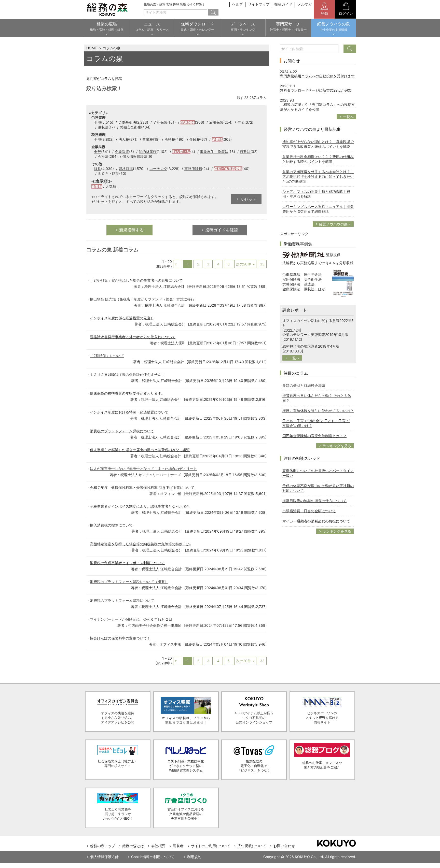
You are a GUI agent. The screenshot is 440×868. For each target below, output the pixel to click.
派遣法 (309, 284)
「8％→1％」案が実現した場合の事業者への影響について (136, 280)
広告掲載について (252, 846)
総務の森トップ (102, 846)
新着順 (96, 186)
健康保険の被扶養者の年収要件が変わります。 (127, 393)
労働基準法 (127, 122)
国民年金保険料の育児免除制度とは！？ (314, 436)
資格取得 (126, 168)
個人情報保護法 (134, 156)
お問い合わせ (284, 846)
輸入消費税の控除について (111, 525)
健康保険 (188, 122)
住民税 (194, 139)
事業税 (147, 139)
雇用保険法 (291, 279)
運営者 (178, 846)
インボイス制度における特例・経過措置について (129, 412)
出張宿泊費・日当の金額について (309, 511)
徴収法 (103, 127)
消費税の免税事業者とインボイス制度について (127, 563)
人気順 (110, 186)
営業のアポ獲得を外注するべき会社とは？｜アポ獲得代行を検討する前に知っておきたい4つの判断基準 (318, 176)
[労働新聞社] (303, 254)
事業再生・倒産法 (214, 151)
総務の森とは (133, 846)
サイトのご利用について (210, 846)
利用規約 (194, 857)
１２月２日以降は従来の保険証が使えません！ (127, 374)
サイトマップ (258, 4)
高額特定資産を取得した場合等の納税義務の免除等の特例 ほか (140, 544)
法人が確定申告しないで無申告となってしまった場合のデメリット (143, 468)
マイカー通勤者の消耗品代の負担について (316, 521)
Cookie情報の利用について (153, 857)
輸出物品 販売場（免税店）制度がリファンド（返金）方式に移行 (142, 299)
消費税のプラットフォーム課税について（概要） (129, 581)
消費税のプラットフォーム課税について (122, 431)
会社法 (103, 156)
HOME (91, 48)
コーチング (158, 168)
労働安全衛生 (130, 127)
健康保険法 (291, 289)
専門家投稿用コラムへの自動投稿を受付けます (317, 76)
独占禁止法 (181, 151)
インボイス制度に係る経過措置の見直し (122, 318)
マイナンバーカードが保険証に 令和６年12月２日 (131, 619)
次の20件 (243, 264)
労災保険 (160, 122)
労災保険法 (291, 284)
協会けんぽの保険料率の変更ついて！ (120, 638)
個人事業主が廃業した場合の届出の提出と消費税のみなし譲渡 (140, 450)
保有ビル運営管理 (228, 168)
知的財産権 (148, 151)
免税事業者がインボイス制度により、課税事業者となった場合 (140, 506)
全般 (97, 122)
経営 (97, 168)
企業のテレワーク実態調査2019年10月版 (315, 334)
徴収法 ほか (314, 289)
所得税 (169, 139)
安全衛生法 (313, 279)
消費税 (217, 139)
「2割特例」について (107, 355)
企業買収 (122, 151)
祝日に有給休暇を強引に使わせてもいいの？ (318, 410)
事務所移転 (193, 168)
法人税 (123, 139)
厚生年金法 (313, 274)
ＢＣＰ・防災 (108, 173)
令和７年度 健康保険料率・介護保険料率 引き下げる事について (142, 487)
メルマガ (304, 4)
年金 (240, 122)
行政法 (245, 151)
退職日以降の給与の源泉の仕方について (314, 501)
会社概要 (158, 846)
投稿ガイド (283, 4)
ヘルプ (237, 4)
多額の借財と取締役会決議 (303, 385)
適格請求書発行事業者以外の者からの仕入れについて (132, 337)
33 (262, 264)
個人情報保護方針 (104, 857)
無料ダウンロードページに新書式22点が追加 (316, 90)
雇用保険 (216, 122)
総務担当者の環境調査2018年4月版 (310, 346)
